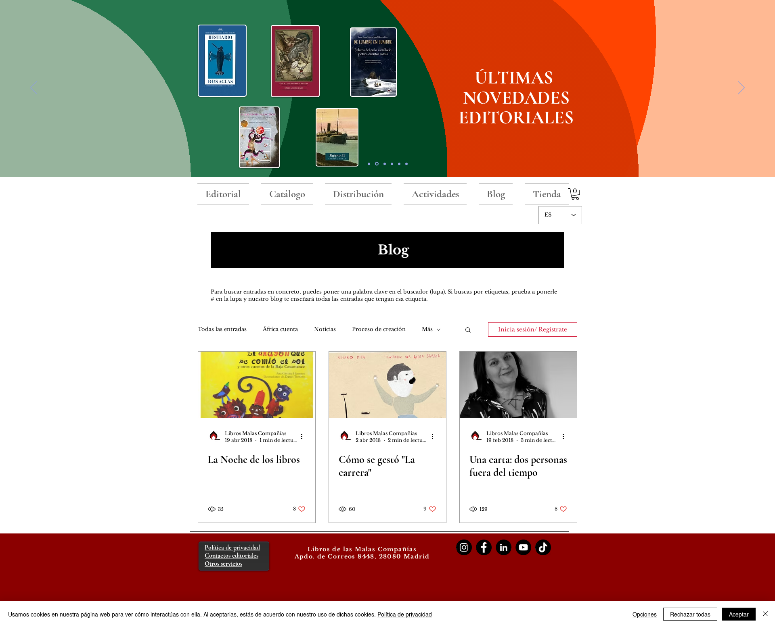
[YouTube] (523, 547)
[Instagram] (464, 547)
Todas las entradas (222, 329)
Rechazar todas (690, 614)
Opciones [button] (645, 614)
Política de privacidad (404, 614)
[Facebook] (484, 547)
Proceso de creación (379, 329)
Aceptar (739, 614)
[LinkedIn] (503, 547)
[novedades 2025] (377, 164)
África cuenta (280, 329)
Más (427, 329)
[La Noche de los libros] (256, 385)
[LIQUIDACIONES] (406, 163)
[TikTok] (543, 547)
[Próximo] (741, 88)
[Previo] (33, 88)
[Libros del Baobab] (399, 163)
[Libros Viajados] (369, 163)
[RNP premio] (384, 163)
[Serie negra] (392, 163)
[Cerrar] (765, 614)
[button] (575, 194)
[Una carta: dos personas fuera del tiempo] (518, 385)
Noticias (325, 329)
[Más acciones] (304, 436)
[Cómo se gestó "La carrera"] (387, 385)
